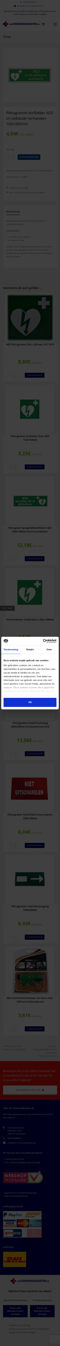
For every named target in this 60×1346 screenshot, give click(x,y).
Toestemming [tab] (11, 649)
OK (30, 702)
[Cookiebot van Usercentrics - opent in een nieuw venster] (43, 641)
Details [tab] (30, 649)
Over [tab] (49, 649)
